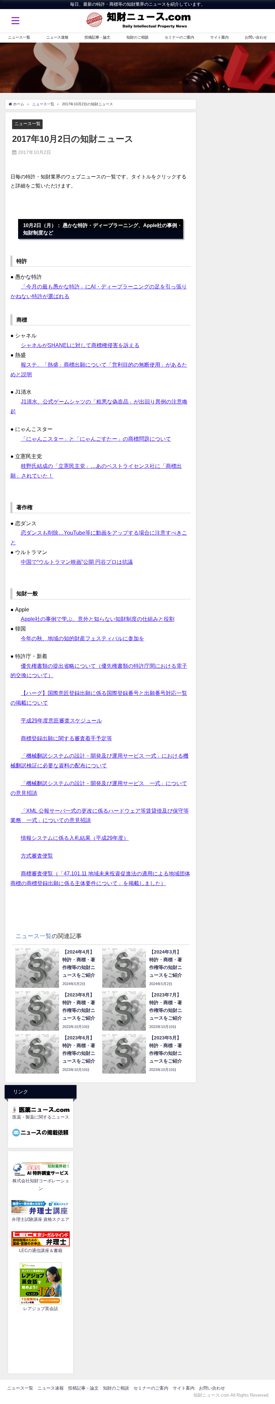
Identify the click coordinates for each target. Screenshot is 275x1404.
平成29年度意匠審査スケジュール (61, 720)
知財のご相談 (137, 37)
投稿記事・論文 (97, 37)
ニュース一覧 (19, 37)
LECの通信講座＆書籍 (40, 1250)
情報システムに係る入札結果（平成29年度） (75, 838)
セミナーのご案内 (179, 37)
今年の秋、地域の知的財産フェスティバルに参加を (82, 638)
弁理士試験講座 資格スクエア (40, 1219)
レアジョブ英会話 (40, 1308)
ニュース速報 (57, 37)
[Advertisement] (40, 1341)
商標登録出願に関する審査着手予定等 (66, 738)
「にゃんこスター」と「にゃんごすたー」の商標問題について (96, 438)
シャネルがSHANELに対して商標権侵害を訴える (80, 345)
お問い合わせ (256, 37)
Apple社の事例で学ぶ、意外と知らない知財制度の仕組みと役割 (97, 619)
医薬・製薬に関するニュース (40, 1117)
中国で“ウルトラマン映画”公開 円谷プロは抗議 (77, 561)
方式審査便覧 (37, 855)
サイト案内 (219, 37)
